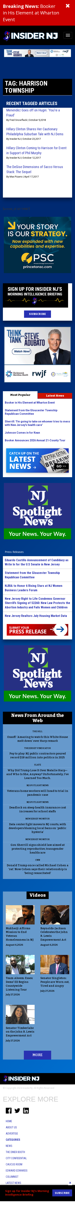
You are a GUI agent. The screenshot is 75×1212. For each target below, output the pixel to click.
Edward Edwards (17, 1170)
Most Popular (20, 395)
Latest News (55, 395)
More (37, 1055)
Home (9, 1121)
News (9, 1145)
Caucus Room (14, 1164)
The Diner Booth (15, 1152)
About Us (11, 1127)
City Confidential (16, 1158)
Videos (37, 895)
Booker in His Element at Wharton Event (31, 13)
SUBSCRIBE (37, 314)
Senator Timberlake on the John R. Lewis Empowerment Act (20, 1031)
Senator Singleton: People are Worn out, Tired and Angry (54, 981)
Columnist (12, 1176)
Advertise (12, 1133)
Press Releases (14, 552)
